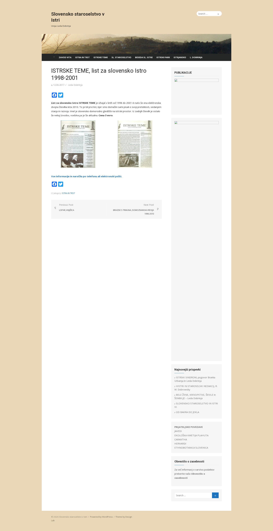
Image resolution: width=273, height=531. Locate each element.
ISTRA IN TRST (82, 57)
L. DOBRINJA (196, 57)
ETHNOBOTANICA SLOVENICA (191, 447)
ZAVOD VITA (65, 57)
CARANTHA (180, 439)
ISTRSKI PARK (163, 57)
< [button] (178, 94)
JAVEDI (178, 431)
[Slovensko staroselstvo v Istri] (136, 44)
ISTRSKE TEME (101, 57)
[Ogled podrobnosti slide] (196, 95)
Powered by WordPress (101, 516)
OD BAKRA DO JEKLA (187, 412)
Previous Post (66, 207)
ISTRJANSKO (180, 57)
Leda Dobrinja (75, 84)
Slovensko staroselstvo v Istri (77, 17)
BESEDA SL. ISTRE (144, 57)
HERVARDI (180, 443)
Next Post (133, 209)
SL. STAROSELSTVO (121, 57)
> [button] (214, 94)
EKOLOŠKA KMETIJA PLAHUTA (191, 435)
